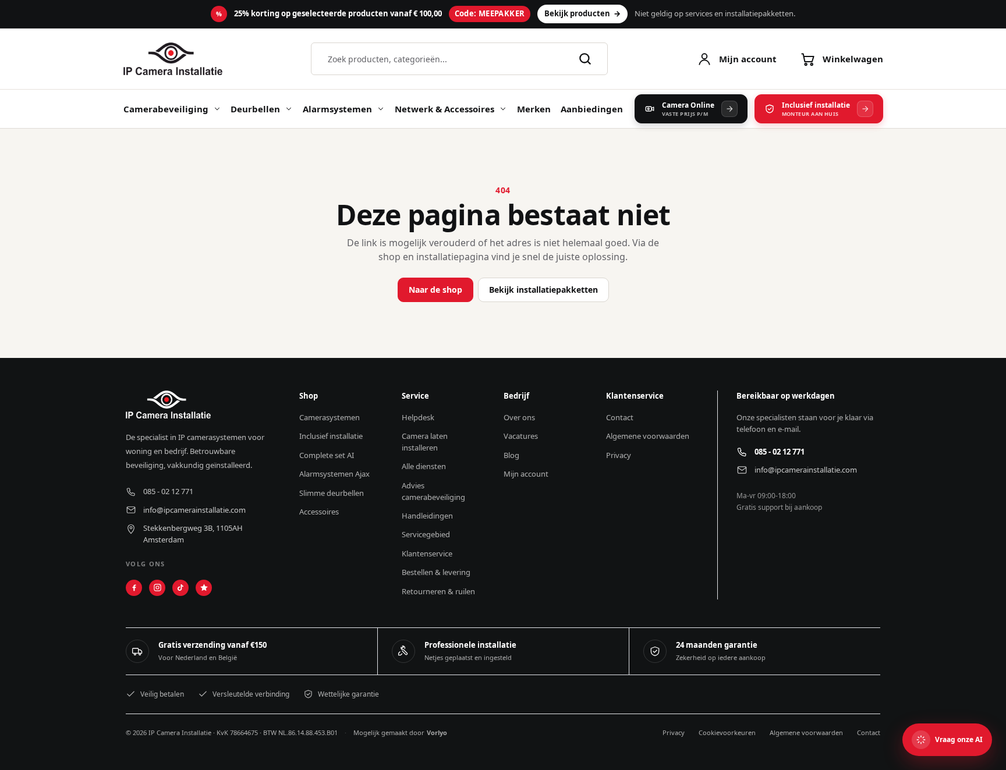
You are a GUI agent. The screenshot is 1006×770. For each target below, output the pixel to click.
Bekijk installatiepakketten (543, 289)
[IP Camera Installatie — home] (173, 58)
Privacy (674, 732)
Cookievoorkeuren (727, 732)
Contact (868, 732)
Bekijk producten (582, 13)
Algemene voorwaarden (806, 732)
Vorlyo (437, 732)
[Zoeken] (585, 59)
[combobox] (446, 58)
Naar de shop (435, 289)
